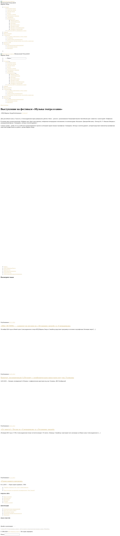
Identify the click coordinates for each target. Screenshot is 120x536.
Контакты (6, 515)
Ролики (6, 501)
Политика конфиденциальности (13, 513)
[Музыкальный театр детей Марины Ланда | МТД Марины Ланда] (7, 1)
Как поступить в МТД (10, 510)
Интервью (7, 499)
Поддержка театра (9, 512)
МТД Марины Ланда (14, 531)
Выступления (8, 496)
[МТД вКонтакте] (2, 522)
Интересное (7, 498)
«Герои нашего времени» (12, 481)
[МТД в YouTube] (6, 522)
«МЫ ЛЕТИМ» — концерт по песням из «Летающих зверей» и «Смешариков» (36, 326)
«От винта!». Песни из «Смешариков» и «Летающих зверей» (28, 429)
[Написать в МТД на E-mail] (10, 522)
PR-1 (14, 526)
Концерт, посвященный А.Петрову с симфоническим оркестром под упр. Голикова (37, 378)
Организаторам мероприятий (12, 509)
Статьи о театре (8, 502)
